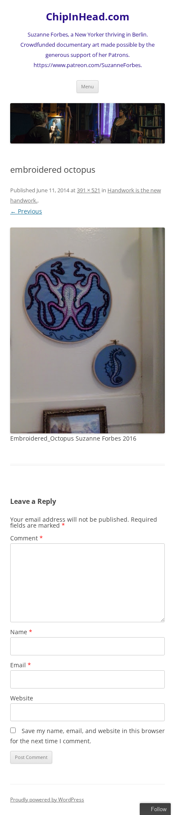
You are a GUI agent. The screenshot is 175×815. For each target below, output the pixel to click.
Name (21, 632)
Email (20, 665)
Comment (26, 538)
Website (21, 698)
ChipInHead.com (88, 16)
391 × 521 (88, 190)
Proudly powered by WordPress (47, 799)
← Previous (26, 211)
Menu (87, 86)
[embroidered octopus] (87, 330)
